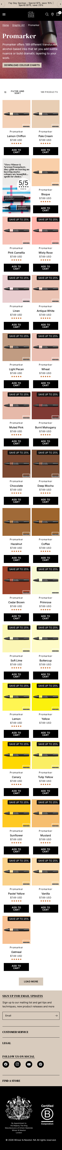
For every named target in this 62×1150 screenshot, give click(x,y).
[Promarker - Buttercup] (46, 639)
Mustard (45, 835)
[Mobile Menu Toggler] (4, 14)
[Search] (47, 14)
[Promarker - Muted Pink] (16, 405)
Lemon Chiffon (16, 136)
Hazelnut (16, 544)
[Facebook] (5, 1064)
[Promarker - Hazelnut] (16, 522)
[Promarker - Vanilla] (46, 872)
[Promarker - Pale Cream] (46, 114)
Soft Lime (16, 660)
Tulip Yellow (45, 777)
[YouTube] (29, 1064)
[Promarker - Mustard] (46, 813)
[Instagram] (17, 1064)
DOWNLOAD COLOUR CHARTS (22, 65)
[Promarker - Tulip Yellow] (46, 755)
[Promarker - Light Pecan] (16, 347)
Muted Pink (16, 427)
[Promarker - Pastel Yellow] (16, 872)
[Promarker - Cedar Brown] (16, 580)
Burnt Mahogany (45, 427)
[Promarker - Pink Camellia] (16, 231)
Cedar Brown (16, 602)
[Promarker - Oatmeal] (16, 930)
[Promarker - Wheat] (46, 347)
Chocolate (16, 485)
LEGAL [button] (6, 1043)
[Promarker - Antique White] (46, 289)
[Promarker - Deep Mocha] (46, 464)
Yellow (45, 718)
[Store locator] (52, 14)
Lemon (16, 718)
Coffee (45, 544)
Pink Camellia (16, 252)
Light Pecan (16, 369)
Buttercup (46, 660)
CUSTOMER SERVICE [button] (15, 1032)
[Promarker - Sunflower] (16, 813)
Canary (16, 777)
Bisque (45, 194)
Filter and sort (17, 92)
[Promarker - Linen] (16, 289)
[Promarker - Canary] (16, 755)
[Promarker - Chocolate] (16, 464)
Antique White (45, 310)
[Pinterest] (40, 1064)
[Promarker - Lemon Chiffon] (16, 114)
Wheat (45, 369)
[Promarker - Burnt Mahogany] (46, 405)
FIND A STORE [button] (11, 1081)
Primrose (45, 602)
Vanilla (45, 893)
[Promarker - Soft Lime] (16, 639)
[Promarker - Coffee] (46, 522)
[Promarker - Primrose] (46, 580)
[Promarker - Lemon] (16, 697)
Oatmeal (16, 952)
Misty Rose (46, 252)
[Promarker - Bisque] (46, 172)
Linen (16, 310)
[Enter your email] (56, 1016)
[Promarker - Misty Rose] (46, 231)
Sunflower (16, 835)
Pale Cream (46, 136)
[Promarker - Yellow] (46, 697)
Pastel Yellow (16, 893)
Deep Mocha (46, 485)
